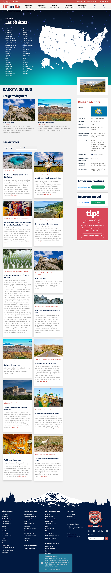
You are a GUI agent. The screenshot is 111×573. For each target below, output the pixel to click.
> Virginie (24, 64)
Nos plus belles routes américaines (46, 224)
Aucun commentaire (24, 361)
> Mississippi (25, 31)
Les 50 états (5, 533)
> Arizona (8, 32)
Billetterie (48, 531)
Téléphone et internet (30, 536)
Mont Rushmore (8, 122)
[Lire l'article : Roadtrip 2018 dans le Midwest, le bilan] (48, 162)
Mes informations (72, 519)
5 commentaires (24, 271)
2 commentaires (52, 454)
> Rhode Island (26, 55)
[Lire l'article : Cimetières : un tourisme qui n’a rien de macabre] (17, 259)
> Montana (25, 34)
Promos (47, 514)
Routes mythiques (7, 550)
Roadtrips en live (50, 548)
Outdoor (4, 543)
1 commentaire (54, 306)
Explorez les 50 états (30, 11)
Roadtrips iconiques (8, 548)
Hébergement (49, 521)
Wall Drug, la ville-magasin (12, 460)
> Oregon (24, 51)
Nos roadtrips (49, 546)
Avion (25, 521)
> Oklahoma (25, 49)
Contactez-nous (103, 1)
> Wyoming (25, 73)
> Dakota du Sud (10, 47)
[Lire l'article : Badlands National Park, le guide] (48, 348)
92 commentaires (24, 170)
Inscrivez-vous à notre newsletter (86, 1)
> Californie (8, 36)
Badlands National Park (46, 122)
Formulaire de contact (73, 537)
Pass (46, 526)
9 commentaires (57, 359)
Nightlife (4, 540)
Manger (4, 538)
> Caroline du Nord (10, 38)
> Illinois (7, 59)
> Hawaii (8, 55)
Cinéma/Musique (7, 519)
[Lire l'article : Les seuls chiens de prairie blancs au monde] (48, 444)
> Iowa (7, 60)
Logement (27, 526)
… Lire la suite (14, 195)
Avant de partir (28, 519)
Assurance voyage (50, 524)
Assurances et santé (30, 516)
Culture (4, 526)
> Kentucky (8, 66)
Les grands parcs (7, 536)
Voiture (26, 540)
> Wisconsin (25, 72)
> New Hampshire (27, 40)
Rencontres (5, 545)
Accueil (9, 11)
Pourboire (26, 531)
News (47, 551)
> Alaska (7, 29)
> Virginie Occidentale (28, 66)
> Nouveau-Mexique (27, 46)
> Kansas (8, 64)
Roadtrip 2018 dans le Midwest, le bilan (48, 178)
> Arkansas (8, 34)
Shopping (5, 552)
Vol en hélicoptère (50, 533)
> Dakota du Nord (10, 46)
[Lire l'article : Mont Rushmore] (19, 110)
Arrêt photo (5, 516)
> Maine (7, 70)
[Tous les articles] (26, 147)
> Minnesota (25, 29)
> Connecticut (9, 44)
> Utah (23, 60)
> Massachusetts (10, 73)
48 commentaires (56, 174)
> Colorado (8, 42)
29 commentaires (56, 219)
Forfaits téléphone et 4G (52, 536)
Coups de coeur (6, 524)
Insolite (4, 531)
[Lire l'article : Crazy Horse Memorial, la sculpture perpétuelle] (17, 390)
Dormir (4, 528)
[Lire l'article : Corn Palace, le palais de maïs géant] (48, 397)
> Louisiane (8, 68)
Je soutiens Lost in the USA (92, 236)
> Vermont (25, 62)
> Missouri (25, 32)
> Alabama (8, 31)
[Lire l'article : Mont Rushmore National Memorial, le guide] (48, 299)
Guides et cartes (50, 528)
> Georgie (8, 53)
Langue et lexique (29, 524)
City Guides (5, 521)
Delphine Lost (16, 271)
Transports (27, 538)
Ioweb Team (48, 306)
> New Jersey (25, 42)
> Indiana (8, 62)
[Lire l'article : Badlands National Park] (54, 110)
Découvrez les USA (17, 11)
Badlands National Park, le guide (45, 363)
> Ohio (23, 47)
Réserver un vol (49, 516)
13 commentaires (25, 218)
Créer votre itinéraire (29, 548)
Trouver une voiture (98, 187)
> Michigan (8, 75)
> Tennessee (25, 57)
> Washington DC (27, 70)
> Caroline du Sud (10, 40)
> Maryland (8, 72)
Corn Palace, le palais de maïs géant (47, 414)
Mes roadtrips (71, 514)
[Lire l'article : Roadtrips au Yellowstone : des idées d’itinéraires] (17, 160)
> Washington (26, 68)
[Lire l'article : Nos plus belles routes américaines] (48, 209)
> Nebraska (25, 36)
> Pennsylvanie (26, 53)
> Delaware (8, 49)
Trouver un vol (98, 202)
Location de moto (50, 538)
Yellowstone (94, 154)
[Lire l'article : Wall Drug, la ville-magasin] (17, 444)
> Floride (7, 51)
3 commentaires (55, 409)
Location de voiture (50, 519)
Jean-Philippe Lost (15, 170)
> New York (25, 44)
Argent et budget (28, 514)
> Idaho (7, 57)
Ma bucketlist (71, 516)
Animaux (4, 514)
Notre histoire (49, 553)
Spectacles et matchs (30, 533)
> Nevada (24, 38)
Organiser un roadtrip (30, 528)
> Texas (24, 59)
